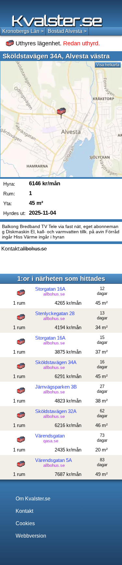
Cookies (25, 523)
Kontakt (24, 511)
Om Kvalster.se (33, 498)
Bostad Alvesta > (67, 31)
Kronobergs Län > (23, 31)
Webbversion (31, 536)
